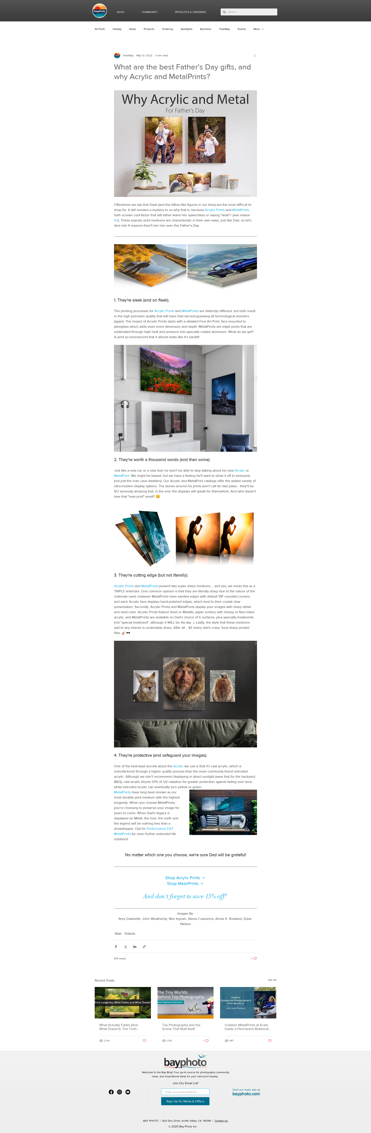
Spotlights (186, 28)
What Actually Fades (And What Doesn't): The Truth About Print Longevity (118, 1027)
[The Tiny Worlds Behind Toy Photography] (185, 1003)
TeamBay (224, 28)
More (257, 28)
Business (205, 28)
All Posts (100, 28)
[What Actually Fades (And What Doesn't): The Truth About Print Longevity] (123, 1002)
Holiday (117, 28)
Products (149, 28)
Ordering (167, 28)
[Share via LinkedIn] (135, 946)
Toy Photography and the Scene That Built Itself (181, 1027)
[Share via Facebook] (116, 946)
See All (272, 979)
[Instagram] (119, 1092)
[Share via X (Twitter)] (125, 946)
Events (242, 28)
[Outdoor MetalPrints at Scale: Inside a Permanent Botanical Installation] (248, 1002)
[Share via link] (144, 946)
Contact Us (221, 1120)
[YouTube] (127, 1092)
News (132, 28)
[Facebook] (111, 1092)
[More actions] (254, 55)
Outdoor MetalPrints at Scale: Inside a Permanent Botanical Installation (247, 1027)
